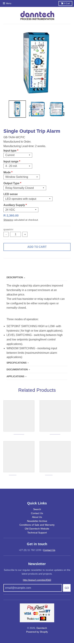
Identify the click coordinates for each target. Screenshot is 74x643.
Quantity (8, 230)
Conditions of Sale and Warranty (37, 524)
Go (67, 587)
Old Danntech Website (37, 528)
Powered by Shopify (37, 631)
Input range (10, 161)
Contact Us (37, 513)
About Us (37, 517)
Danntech (41, 628)
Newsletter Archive (37, 521)
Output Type (11, 183)
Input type (10, 150)
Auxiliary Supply (14, 205)
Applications (15, 376)
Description (15, 277)
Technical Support (37, 532)
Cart (67, 3)
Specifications (17, 362)
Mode (7, 172)
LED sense (10, 194)
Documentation (17, 369)
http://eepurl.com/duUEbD (37, 580)
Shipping (8, 219)
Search (37, 509)
